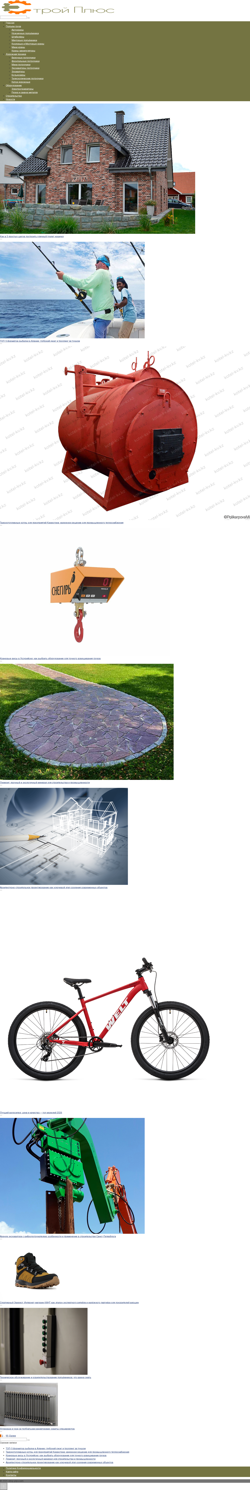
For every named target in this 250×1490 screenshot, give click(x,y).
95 (7, 1435)
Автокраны (18, 30)
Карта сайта (12, 1471)
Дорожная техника (16, 54)
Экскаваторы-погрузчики (25, 68)
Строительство (14, 96)
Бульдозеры (18, 75)
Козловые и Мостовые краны (28, 43)
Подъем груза (13, 26)
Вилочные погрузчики (23, 57)
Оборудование (14, 85)
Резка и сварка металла (25, 92)
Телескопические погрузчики (27, 78)
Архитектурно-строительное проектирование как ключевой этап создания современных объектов (59, 1462)
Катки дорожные (21, 82)
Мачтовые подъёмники (24, 40)
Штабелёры (18, 36)
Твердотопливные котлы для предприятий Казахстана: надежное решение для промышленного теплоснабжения (67, 1452)
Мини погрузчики (21, 64)
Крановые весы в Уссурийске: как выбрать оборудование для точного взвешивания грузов (56, 1455)
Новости (10, 99)
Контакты (11, 1475)
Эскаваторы (18, 71)
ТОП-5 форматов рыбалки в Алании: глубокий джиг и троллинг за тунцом (46, 1448)
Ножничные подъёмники (25, 33)
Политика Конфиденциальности (23, 1468)
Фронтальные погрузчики (25, 61)
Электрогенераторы (23, 89)
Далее (12, 1435)
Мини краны (18, 47)
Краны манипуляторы (23, 50)
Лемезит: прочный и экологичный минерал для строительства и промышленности (50, 1459)
